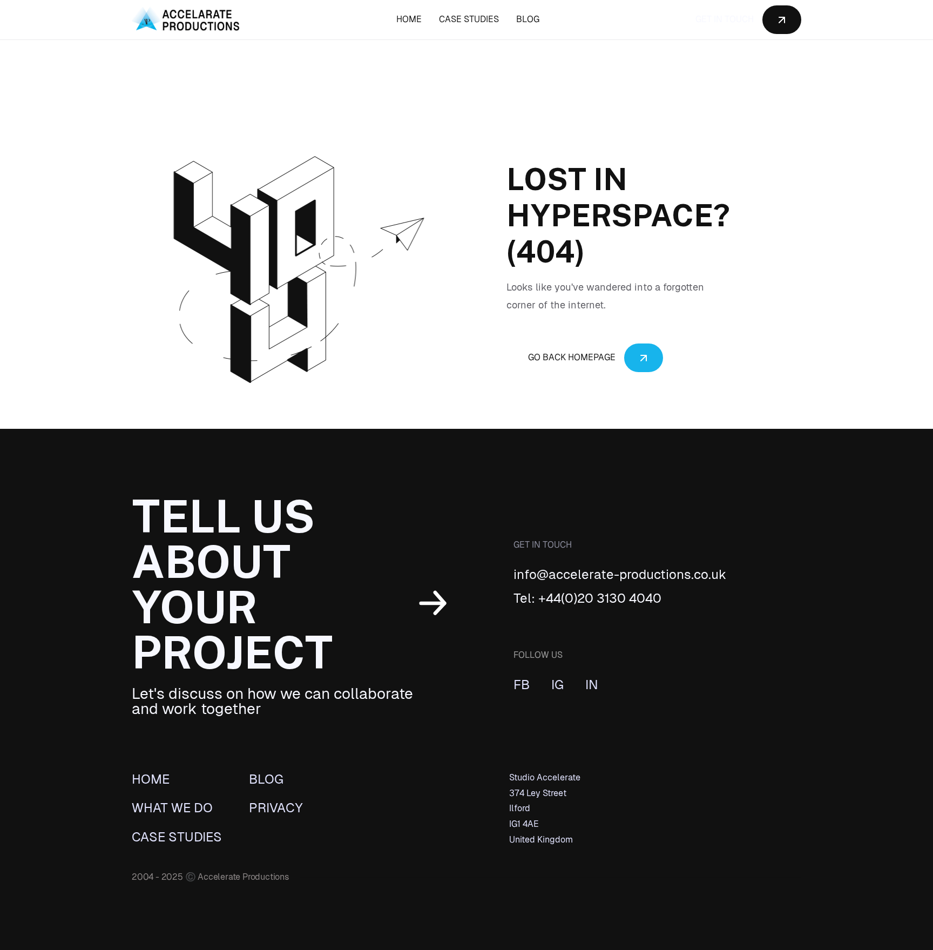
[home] (186, 19)
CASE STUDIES (469, 19)
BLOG (527, 19)
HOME (409, 19)
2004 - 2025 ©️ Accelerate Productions (210, 877)
